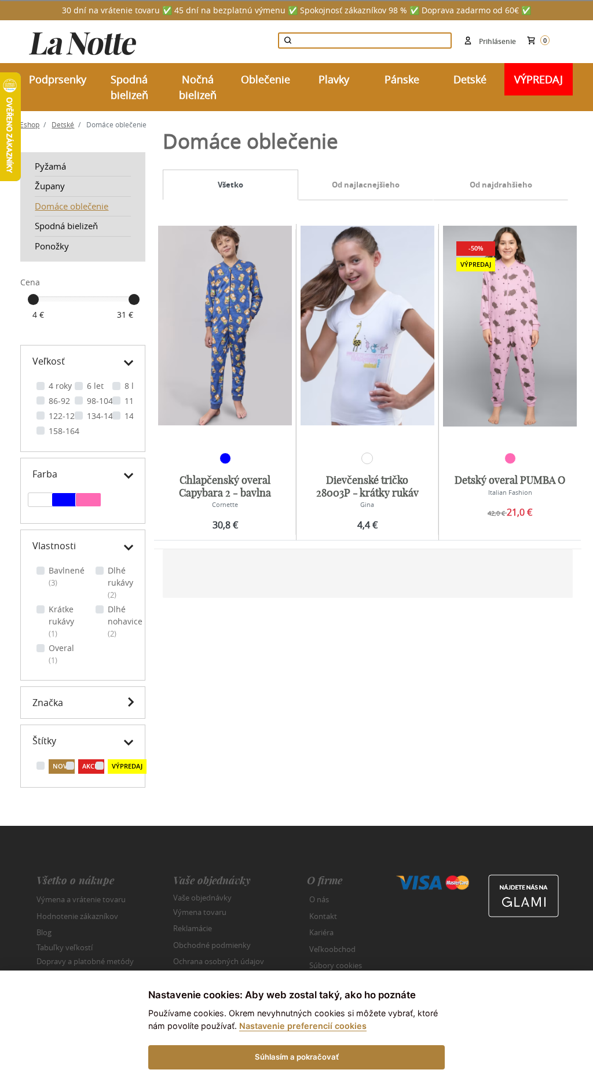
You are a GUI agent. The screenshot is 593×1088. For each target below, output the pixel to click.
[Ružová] (88, 501)
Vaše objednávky (202, 897)
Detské (63, 124)
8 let (133, 385)
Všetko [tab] (230, 184)
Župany (50, 186)
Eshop (29, 124)
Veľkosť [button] (48, 361)
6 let (95, 385)
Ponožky (52, 246)
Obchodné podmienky (212, 945)
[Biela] (41, 501)
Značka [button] (47, 702)
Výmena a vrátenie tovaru (81, 899)
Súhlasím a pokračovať (297, 1056)
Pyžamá (50, 166)
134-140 (102, 415)
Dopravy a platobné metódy (85, 961)
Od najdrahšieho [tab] (501, 184)
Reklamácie (192, 928)
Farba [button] (44, 474)
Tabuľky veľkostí (64, 947)
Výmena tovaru (199, 912)
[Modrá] (65, 501)
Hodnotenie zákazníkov (77, 916)
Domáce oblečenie (71, 206)
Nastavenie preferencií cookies (303, 1026)
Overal (61, 654)
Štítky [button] (44, 740)
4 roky (60, 385)
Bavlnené (67, 576)
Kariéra (321, 932)
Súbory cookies (335, 965)
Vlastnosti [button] (54, 545)
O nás (319, 899)
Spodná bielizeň (66, 225)
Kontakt (323, 916)
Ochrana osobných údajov (218, 961)
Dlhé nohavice (125, 621)
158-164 (64, 430)
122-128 (64, 415)
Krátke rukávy (61, 621)
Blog (44, 932)
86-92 (59, 400)
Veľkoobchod (332, 949)
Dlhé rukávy (120, 582)
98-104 (100, 400)
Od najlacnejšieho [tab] (366, 184)
